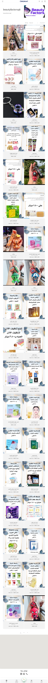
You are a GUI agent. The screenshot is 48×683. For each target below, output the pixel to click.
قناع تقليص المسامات (13, 522)
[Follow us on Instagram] (21, 674)
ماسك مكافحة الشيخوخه (34, 589)
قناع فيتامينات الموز (13, 220)
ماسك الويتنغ (34, 556)
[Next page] (27, 632)
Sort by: (26, 22)
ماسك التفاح (34, 354)
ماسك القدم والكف (34, 522)
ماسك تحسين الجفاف (34, 489)
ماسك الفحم (34, 153)
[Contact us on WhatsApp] (24, 674)
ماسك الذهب (34, 119)
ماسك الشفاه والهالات (13, 153)
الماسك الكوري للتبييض (13, 455)
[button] (2, 1)
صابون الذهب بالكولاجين (34, 220)
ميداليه (13, 52)
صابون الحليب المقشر (13, 187)
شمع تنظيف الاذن (13, 354)
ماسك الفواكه (13, 388)
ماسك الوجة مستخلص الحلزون (13, 489)
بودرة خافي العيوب (13, 556)
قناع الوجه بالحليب (34, 86)
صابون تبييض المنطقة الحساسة (34, 254)
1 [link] (20, 632)
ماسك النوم (14, 86)
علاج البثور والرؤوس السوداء (34, 52)
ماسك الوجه (13, 589)
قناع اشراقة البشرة (34, 421)
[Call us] (27, 674)
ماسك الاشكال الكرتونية (34, 388)
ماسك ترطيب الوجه (13, 321)
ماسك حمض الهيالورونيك (34, 321)
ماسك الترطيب (34, 455)
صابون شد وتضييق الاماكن (13, 623)
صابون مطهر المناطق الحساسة (13, 421)
